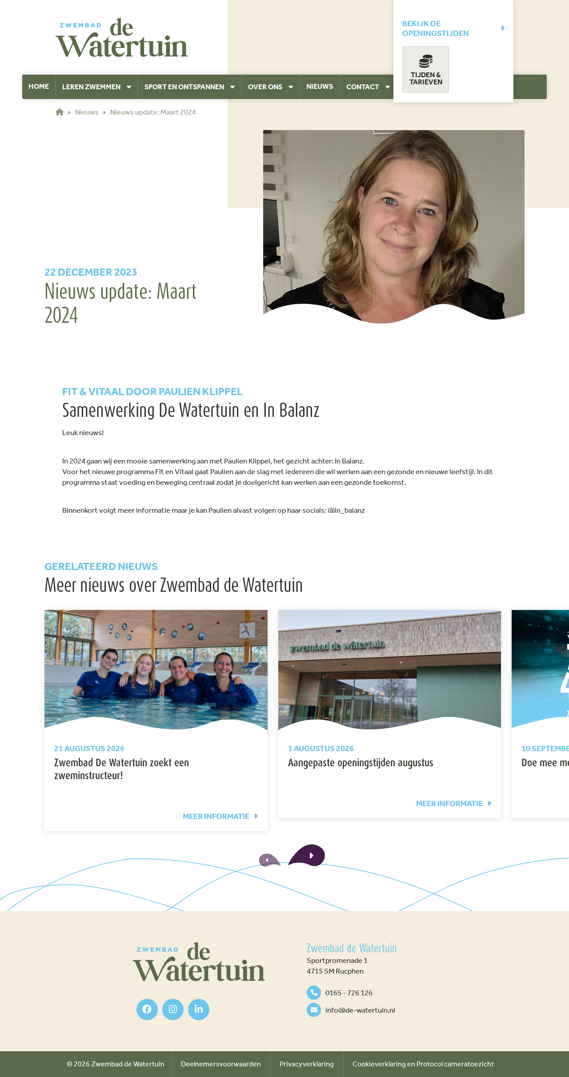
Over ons (265, 87)
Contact (362, 87)
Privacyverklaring (307, 1064)
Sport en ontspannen (184, 87)
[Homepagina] (122, 37)
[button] (306, 855)
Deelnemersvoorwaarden (221, 1064)
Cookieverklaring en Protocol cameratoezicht (423, 1064)
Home (38, 86)
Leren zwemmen (91, 87)
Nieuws (319, 86)
